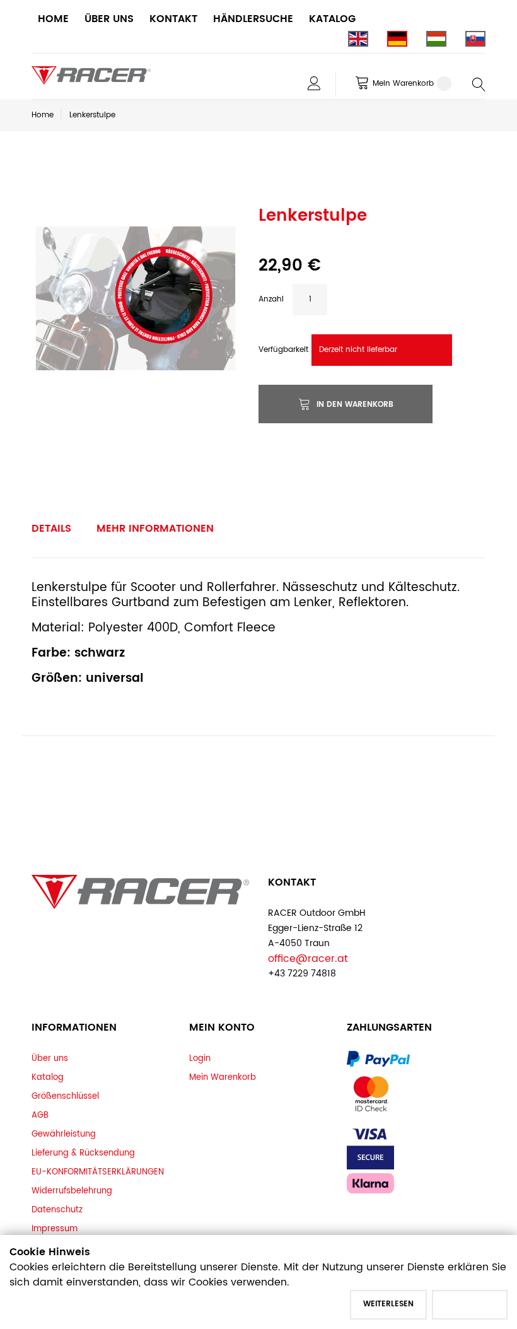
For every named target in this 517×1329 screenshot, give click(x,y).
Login (200, 1058)
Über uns (50, 1058)
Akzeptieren (469, 1304)
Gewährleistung (64, 1134)
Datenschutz (57, 1210)
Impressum (55, 1229)
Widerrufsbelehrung (72, 1191)
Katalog (48, 1077)
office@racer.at (308, 959)
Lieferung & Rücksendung (83, 1153)
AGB (40, 1115)
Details (51, 528)
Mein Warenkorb (222, 1077)
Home (43, 115)
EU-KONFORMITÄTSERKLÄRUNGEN (98, 1172)
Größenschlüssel (65, 1096)
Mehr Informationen (155, 528)
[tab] (51, 528)
